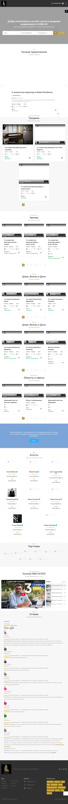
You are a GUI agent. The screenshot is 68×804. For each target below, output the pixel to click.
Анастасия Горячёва (54, 395)
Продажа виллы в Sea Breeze (58, 596)
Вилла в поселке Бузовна (54, 348)
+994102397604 (56, 475)
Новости (4, 783)
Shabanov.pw (64, 799)
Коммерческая (61, 787)
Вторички (57, 781)
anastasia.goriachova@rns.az (56, 477)
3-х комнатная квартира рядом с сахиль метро (32, 188)
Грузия (62, 781)
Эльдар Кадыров (44, 142)
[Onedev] (19, 553)
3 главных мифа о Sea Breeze (58, 585)
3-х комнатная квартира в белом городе (10, 242)
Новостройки (50, 790)
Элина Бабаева (11, 472)
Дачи (48, 784)
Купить (14, 785)
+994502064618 (57, 3)
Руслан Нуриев (11, 142)
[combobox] (11, 33)
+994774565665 (50, 527)
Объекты (57, 790)
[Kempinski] (29, 555)
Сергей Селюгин (9, 235)
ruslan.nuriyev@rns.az (17, 529)
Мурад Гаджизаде (32, 395)
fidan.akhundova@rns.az (33, 503)
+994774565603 (12, 474)
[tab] (56, 585)
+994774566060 (56, 501)
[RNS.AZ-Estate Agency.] (3, 5)
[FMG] (49, 554)
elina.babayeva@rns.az (12, 476)
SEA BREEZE (50, 781)
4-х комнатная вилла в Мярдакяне (34, 300)
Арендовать (5, 785)
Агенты (14, 783)
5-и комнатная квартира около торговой (15, 148)
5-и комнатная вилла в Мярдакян (12, 348)
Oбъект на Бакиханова (34, 400)
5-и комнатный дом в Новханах (33, 348)
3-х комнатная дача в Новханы (55, 300)
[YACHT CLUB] (39, 555)
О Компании (15, 781)
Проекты (49, 793)
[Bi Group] (24, 563)
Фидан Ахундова (33, 499)
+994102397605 (34, 474)
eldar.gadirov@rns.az (12, 503)
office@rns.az (29, 788)
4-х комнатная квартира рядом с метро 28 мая (54, 242)
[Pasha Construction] (59, 555)
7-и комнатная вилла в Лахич (12, 300)
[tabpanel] (23, 594)
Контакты (4, 787)
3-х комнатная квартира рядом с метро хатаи (32, 242)
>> (44, 204)
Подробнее (53, 752)
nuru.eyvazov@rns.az (34, 476)
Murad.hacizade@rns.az (50, 529)
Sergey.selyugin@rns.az (56, 503)
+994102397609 (12, 501)
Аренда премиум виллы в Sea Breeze (60, 592)
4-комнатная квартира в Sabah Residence (32, 92)
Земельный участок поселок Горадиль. (11, 401)
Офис (62, 790)
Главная (4, 781)
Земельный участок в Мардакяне (55, 401)
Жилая (60, 784)
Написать (34, 440)
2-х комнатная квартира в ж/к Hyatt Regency (49, 148)
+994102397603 (34, 501)
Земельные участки (52, 787)
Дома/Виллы (54, 784)
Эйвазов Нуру (27, 181)
